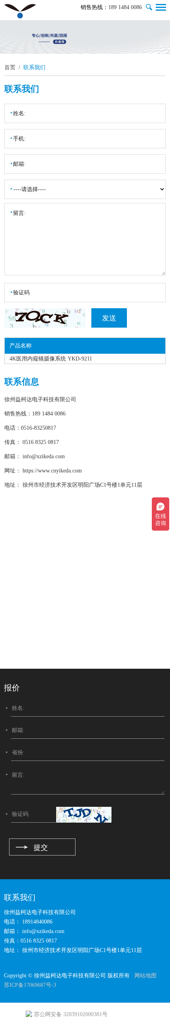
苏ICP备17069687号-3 (30, 985)
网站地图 (145, 976)
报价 (12, 687)
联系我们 (34, 67)
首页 (9, 67)
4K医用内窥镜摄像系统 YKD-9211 (50, 359)
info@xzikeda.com (44, 456)
